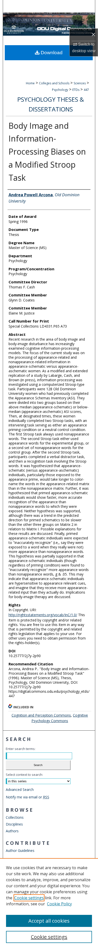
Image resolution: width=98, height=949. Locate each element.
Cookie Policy (59, 904)
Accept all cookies (49, 920)
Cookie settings (29, 898)
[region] (49, 903)
